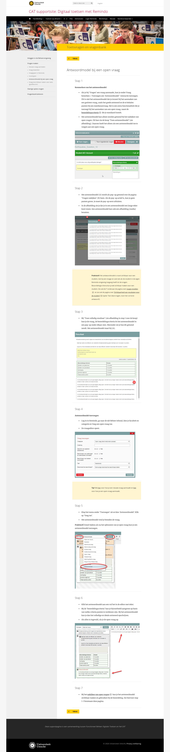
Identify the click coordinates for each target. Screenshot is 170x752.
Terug (75, 59)
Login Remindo (91, 19)
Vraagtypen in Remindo (36, 73)
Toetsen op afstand (53, 19)
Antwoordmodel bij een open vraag (41, 79)
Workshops (103, 19)
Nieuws (112, 19)
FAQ (71, 19)
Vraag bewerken (34, 70)
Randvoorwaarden (125, 19)
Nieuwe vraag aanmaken (37, 67)
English (100, 3)
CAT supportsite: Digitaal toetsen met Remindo (68, 11)
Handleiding (37, 19)
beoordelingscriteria (90, 112)
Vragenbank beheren (35, 94)
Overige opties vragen (35, 89)
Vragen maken (32, 63)
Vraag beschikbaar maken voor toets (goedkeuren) (41, 83)
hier (99, 488)
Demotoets (79, 19)
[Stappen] (29, 18)
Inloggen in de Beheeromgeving (39, 58)
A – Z (65, 19)
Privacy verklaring (134, 743)
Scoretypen (32, 76)
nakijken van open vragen (98, 694)
